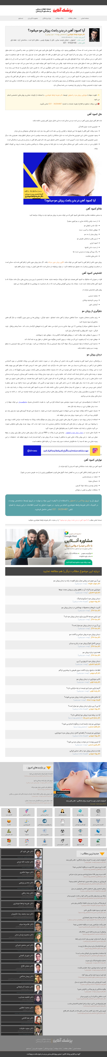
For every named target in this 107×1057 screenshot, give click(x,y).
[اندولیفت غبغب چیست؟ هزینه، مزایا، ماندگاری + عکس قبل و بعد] (80, 780)
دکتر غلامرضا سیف (26, 924)
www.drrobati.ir (26, 898)
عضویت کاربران (33, 18)
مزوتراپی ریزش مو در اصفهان (77, 95)
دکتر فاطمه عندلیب (87, 726)
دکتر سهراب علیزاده (87, 583)
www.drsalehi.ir (26, 982)
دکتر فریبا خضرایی (88, 592)
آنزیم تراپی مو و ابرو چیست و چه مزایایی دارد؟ (83, 688)
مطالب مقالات (72, 18)
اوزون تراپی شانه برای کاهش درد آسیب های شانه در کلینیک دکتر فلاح (84, 1011)
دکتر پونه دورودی (86, 601)
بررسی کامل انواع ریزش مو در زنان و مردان (84, 643)
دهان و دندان (44, 834)
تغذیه (9, 824)
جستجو (20, 18)
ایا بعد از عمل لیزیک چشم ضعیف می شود (40, 774)
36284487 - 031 (55, 104)
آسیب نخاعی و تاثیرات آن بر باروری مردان (93, 996)
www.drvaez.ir (67, 37)
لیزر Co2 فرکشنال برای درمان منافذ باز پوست (92, 946)
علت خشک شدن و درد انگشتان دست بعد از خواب (38, 801)
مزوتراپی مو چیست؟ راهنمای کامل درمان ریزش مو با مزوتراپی (77, 733)
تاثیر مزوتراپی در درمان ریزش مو (88, 679)
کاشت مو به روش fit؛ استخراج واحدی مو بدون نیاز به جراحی (87, 874)
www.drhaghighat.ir (25, 1034)
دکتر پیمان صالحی (26, 976)
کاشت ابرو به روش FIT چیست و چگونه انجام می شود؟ (89, 867)
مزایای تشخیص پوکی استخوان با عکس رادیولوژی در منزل (88, 888)
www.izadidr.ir (27, 867)
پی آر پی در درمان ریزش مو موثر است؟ (86, 625)
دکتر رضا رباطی (27, 893)
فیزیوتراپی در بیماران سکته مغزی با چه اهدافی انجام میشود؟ (87, 881)
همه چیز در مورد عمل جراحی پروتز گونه (94, 975)
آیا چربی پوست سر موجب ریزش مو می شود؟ (83, 741)
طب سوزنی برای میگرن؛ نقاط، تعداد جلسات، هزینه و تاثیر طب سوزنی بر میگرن (30, 794)
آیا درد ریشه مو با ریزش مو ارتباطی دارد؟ (85, 715)
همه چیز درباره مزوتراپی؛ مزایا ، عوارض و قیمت (92, 967)
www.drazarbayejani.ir (24, 992)
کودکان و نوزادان (80, 824)
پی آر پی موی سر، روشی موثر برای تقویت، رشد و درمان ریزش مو (76, 580)
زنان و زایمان (62, 814)
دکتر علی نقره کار (26, 851)
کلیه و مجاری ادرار (98, 824)
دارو (27, 844)
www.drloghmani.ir (25, 961)
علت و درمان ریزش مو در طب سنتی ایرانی (85, 750)
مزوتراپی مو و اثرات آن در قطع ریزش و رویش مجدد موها (79, 589)
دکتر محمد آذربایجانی (25, 986)
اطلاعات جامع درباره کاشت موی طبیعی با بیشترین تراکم (79, 670)
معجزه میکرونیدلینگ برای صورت (95, 960)
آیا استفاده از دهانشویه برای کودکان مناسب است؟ (91, 953)
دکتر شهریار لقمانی (26, 955)
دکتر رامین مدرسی (87, 744)
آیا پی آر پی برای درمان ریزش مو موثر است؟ (84, 706)
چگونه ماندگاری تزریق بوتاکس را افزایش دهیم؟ (91, 989)
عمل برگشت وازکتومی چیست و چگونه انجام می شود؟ (89, 924)
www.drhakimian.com (24, 919)
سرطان (98, 814)
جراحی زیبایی (44, 814)
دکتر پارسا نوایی (88, 682)
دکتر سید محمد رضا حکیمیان (22, 914)
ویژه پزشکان (47, 18)
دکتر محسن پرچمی (26, 882)
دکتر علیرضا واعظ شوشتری (54, 95)
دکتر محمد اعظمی (26, 1007)
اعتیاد (27, 834)
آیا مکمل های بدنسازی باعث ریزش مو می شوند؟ (82, 697)
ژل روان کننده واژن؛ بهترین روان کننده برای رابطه (90, 939)
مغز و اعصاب (98, 834)
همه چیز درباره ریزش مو (91, 652)
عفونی (62, 834)
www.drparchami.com (24, 888)
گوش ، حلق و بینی (62, 844)
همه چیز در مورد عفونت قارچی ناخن (95, 910)
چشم (80, 834)
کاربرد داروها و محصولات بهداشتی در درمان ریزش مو (80, 607)
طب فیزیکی (8, 834)
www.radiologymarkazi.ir (23, 1013)
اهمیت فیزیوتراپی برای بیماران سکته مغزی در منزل (90, 982)
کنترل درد (9, 814)
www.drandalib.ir (26, 1003)
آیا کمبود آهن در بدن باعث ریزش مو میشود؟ (74, 520)
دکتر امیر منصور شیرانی (24, 945)
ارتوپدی (44, 844)
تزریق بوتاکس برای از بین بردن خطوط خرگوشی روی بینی (88, 903)
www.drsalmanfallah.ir (24, 971)
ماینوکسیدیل (22, 402)
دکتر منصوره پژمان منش (24, 934)
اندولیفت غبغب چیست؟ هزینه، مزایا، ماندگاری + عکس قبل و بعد (86, 801)
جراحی (98, 844)
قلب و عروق (80, 844)
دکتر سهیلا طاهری (26, 872)
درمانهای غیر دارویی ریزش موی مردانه (41, 787)
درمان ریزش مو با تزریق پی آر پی (88, 661)
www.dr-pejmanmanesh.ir (23, 940)
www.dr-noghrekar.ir (25, 857)
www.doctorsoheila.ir (25, 878)
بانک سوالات (59, 18)
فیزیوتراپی (27, 824)
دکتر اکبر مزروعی (88, 673)
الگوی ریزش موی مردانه (56, 262)
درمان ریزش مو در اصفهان (74, 432)
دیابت (62, 824)
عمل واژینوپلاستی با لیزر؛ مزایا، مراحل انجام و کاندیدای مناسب (87, 1003)
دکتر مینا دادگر (89, 610)
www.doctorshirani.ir (25, 951)
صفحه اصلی (85, 18)
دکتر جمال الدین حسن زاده (84, 718)
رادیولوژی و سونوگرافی (44, 824)
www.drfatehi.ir (26, 1023)
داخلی (9, 844)
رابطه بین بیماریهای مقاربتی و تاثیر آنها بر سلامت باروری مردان (86, 896)
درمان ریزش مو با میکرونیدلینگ (88, 598)
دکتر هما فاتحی (27, 1018)
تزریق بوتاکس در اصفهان (79, 500)
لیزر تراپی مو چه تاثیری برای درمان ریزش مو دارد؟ (82, 616)
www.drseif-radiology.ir (23, 930)
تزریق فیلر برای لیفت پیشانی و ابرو (43, 780)
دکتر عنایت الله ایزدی (25, 862)
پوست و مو (80, 814)
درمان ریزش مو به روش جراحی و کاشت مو (84, 634)
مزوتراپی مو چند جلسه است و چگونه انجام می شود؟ (81, 724)
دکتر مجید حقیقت (26, 1028)
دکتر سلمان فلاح (27, 966)
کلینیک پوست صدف (87, 700)
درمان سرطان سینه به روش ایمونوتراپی (94, 917)
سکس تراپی (26, 814)
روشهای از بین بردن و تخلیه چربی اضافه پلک (92, 931)
